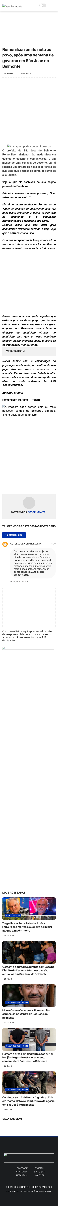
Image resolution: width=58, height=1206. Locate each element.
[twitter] (11, 486)
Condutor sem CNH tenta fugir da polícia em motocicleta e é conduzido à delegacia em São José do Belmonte (28, 1101)
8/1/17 (53, 544)
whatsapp (21, 1171)
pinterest (39, 1171)
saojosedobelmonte (17, 1002)
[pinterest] (23, 486)
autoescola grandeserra (25, 543)
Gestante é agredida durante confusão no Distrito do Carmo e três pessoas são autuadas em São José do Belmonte (28, 970)
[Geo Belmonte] (12, 6)
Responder (15, 581)
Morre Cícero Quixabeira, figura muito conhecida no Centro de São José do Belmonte (25, 1014)
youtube (40, 1175)
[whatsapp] (17, 486)
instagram (21, 1175)
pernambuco (13, 915)
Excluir (25, 581)
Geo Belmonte (22, 1187)
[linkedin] (29, 486)
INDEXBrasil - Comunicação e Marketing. (29, 1191)
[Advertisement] (29, 112)
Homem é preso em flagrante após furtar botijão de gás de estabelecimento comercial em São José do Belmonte (27, 1057)
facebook (22, 1168)
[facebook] (5, 486)
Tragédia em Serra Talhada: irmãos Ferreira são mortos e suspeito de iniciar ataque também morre (27, 927)
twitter (39, 1168)
